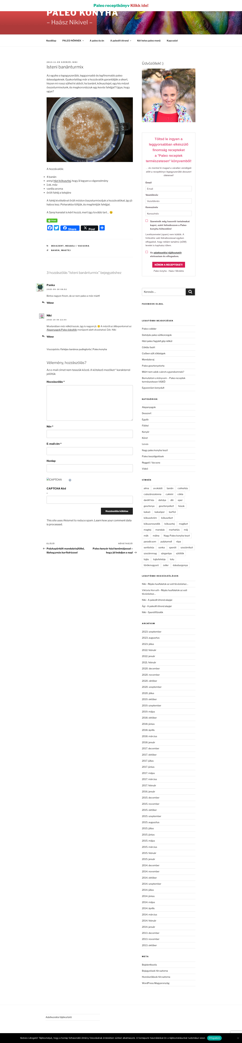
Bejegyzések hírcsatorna (155, 970)
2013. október (149, 945)
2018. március (149, 736)
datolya (162, 500)
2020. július (148, 693)
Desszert (57, 246)
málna (156, 535)
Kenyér (145, 431)
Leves (145, 444)
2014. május (148, 902)
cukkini (169, 494)
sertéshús (149, 547)
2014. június (148, 896)
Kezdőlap (51, 40)
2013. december (150, 932)
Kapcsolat (172, 40)
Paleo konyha (83, 13)
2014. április (148, 908)
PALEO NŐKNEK (71, 40)
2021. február (149, 662)
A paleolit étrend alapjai (160, 599)
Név (50, 426)
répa (178, 541)
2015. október (149, 809)
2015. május (148, 840)
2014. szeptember (151, 883)
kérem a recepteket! (169, 264)
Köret (145, 437)
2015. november (150, 803)
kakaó (147, 511)
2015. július (148, 828)
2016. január (148, 791)
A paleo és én (97, 40)
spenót (172, 547)
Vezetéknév (152, 195)
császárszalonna (152, 494)
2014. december (150, 865)
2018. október (149, 717)
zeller (166, 565)
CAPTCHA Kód (56, 488)
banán (55, 250)
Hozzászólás (56, 381)
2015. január (148, 859)
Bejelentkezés (149, 964)
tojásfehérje (159, 559)
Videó (145, 468)
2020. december (151, 668)
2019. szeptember (151, 705)
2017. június (148, 766)
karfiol (172, 511)
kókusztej (169, 523)
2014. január (148, 926)
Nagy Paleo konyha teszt (177, 535)
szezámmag (150, 553)
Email (149, 182)
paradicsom (150, 541)
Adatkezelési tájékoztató (59, 1017)
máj (186, 529)
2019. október (149, 699)
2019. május (148, 711)
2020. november (151, 674)
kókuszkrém (150, 517)
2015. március (149, 846)
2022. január (148, 656)
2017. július (148, 760)
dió (172, 500)
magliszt (183, 523)
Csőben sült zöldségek (153, 353)
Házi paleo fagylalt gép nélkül (157, 341)
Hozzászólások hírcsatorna (156, 976)
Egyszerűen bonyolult (153, 387)
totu (172, 559)
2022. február (149, 650)
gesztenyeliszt (166, 506)
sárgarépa (166, 553)
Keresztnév (152, 207)
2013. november (150, 939)
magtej (66, 250)
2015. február (149, 853)
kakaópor (160, 511)
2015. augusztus (150, 822)
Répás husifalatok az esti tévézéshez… (168, 584)
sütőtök (180, 553)
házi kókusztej (62, 180)
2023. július (148, 644)
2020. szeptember (151, 686)
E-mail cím (54, 443)
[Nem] (238, 1038)
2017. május (148, 773)
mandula (160, 529)
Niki (75, 62)
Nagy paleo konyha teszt (155, 450)
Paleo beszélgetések (153, 456)
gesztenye (149, 506)
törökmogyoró (151, 565)
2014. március (149, 914)
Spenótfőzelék (155, 612)
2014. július (148, 889)
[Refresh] (70, 479)
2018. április (148, 730)
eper (180, 500)
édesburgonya (180, 565)
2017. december (150, 748)
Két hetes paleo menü (149, 40)
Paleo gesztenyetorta (153, 365)
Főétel (145, 425)
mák (146, 535)
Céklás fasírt (148, 347)
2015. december (150, 797)
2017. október (149, 754)
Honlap (51, 460)
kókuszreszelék (152, 523)
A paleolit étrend (119, 40)
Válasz (50, 302)
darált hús (149, 500)
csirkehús (183, 488)
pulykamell (166, 541)
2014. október (149, 877)
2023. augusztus (151, 637)
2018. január (148, 742)
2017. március (149, 779)
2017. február (149, 785)
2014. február (149, 920)
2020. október (149, 680)
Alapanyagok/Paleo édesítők (62, 329)
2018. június (148, 723)
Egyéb (145, 419)
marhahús (174, 529)
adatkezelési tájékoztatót (168, 252)
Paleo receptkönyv (121, 5)
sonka (161, 547)
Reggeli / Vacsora (77, 246)
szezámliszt (187, 547)
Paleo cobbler (149, 328)
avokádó (157, 488)
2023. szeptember (151, 631)
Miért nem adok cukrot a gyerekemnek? (163, 371)
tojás (146, 559)
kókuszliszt (167, 517)
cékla (180, 494)
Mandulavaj (148, 359)
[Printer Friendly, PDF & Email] (52, 220)
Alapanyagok (149, 407)
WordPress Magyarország (155, 983)
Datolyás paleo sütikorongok (157, 335)
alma (146, 488)
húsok (181, 506)
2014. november (150, 871)
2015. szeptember (151, 816)
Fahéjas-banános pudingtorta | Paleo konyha (83, 349)
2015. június (148, 834)
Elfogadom (214, 1038)
